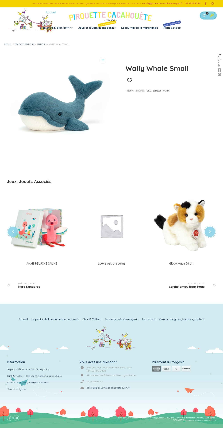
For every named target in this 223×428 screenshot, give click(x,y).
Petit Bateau (172, 25)
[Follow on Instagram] (212, 3)
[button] (102, 60)
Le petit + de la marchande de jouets (55, 319)
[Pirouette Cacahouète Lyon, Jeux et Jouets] (111, 338)
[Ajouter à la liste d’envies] (129, 80)
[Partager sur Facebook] (219, 70)
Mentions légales (16, 389)
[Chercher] (211, 15)
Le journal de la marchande (139, 27)
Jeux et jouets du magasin (96, 25)
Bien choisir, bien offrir (55, 27)
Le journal (148, 319)
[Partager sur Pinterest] (219, 74)
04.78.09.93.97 (193, 3)
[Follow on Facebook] (205, 3)
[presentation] (13, 232)
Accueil (8, 44)
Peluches (41, 44)
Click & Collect (91, 319)
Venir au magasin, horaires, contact (181, 319)
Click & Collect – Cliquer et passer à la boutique (34, 375)
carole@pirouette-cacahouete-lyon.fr (162, 3)
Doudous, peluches (24, 44)
